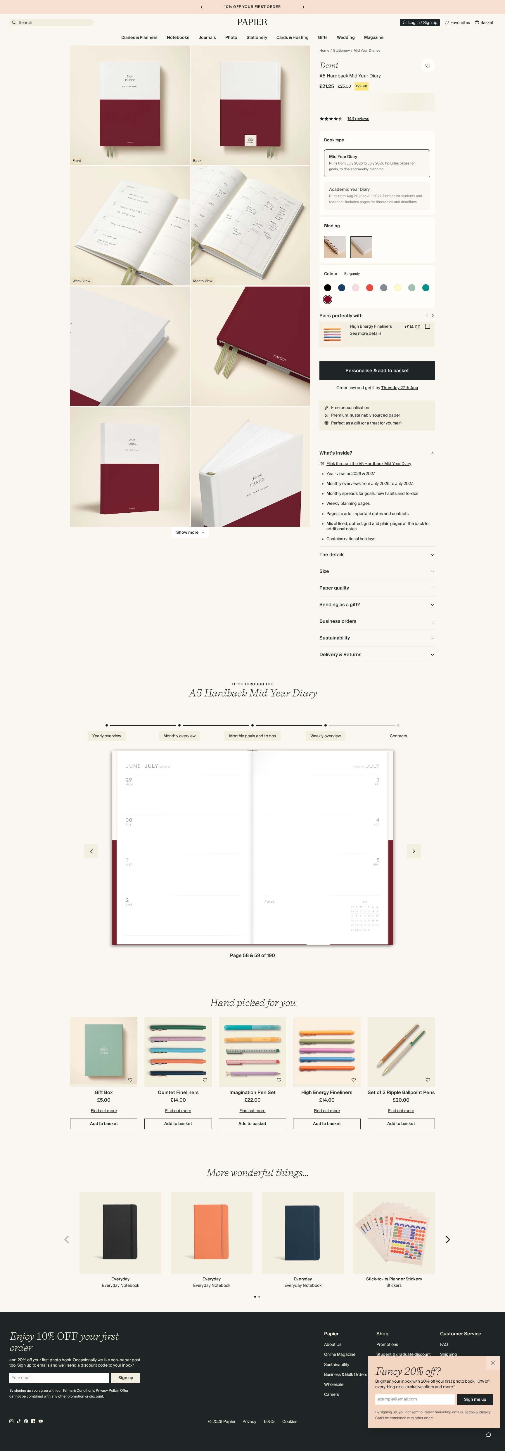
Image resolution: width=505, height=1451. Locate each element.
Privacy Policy (107, 1391)
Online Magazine (339, 1354)
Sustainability (336, 1364)
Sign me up (475, 1399)
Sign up (125, 1377)
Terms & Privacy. (478, 1412)
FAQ (444, 1344)
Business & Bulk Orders (345, 1374)
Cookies (289, 1421)
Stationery (341, 51)
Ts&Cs (269, 1421)
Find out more (104, 1111)
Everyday (120, 1279)
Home (324, 51)
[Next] (447, 1239)
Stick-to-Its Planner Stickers (394, 1279)
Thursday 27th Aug (399, 388)
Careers (331, 1394)
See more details (365, 333)
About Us (332, 1344)
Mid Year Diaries (367, 51)
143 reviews (358, 119)
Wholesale (333, 1384)
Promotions (387, 1344)
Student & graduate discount (403, 1354)
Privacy (249, 1421)
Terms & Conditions (78, 1391)
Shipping (448, 1354)
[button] (493, 1363)
